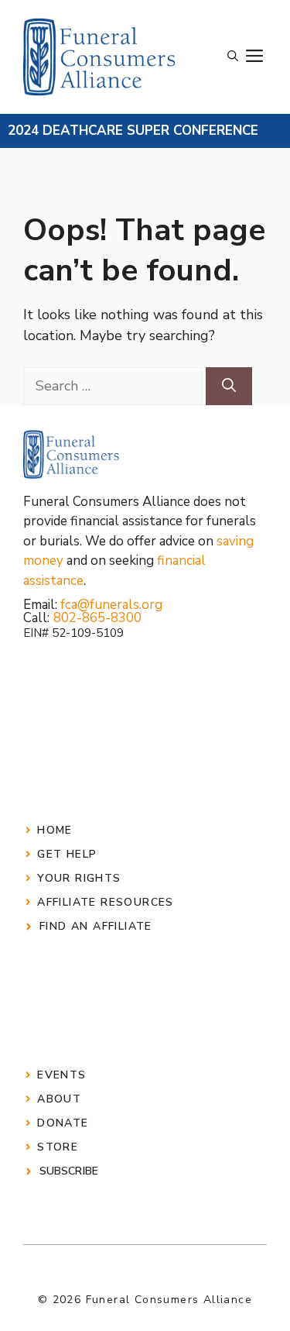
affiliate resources (105, 902)
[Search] (229, 386)
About (59, 1099)
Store (57, 1147)
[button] (232, 56)
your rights (79, 878)
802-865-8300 (97, 618)
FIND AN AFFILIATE (95, 926)
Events (61, 1075)
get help (67, 854)
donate (62, 1123)
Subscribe (68, 1171)
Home (55, 830)
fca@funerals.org (111, 605)
